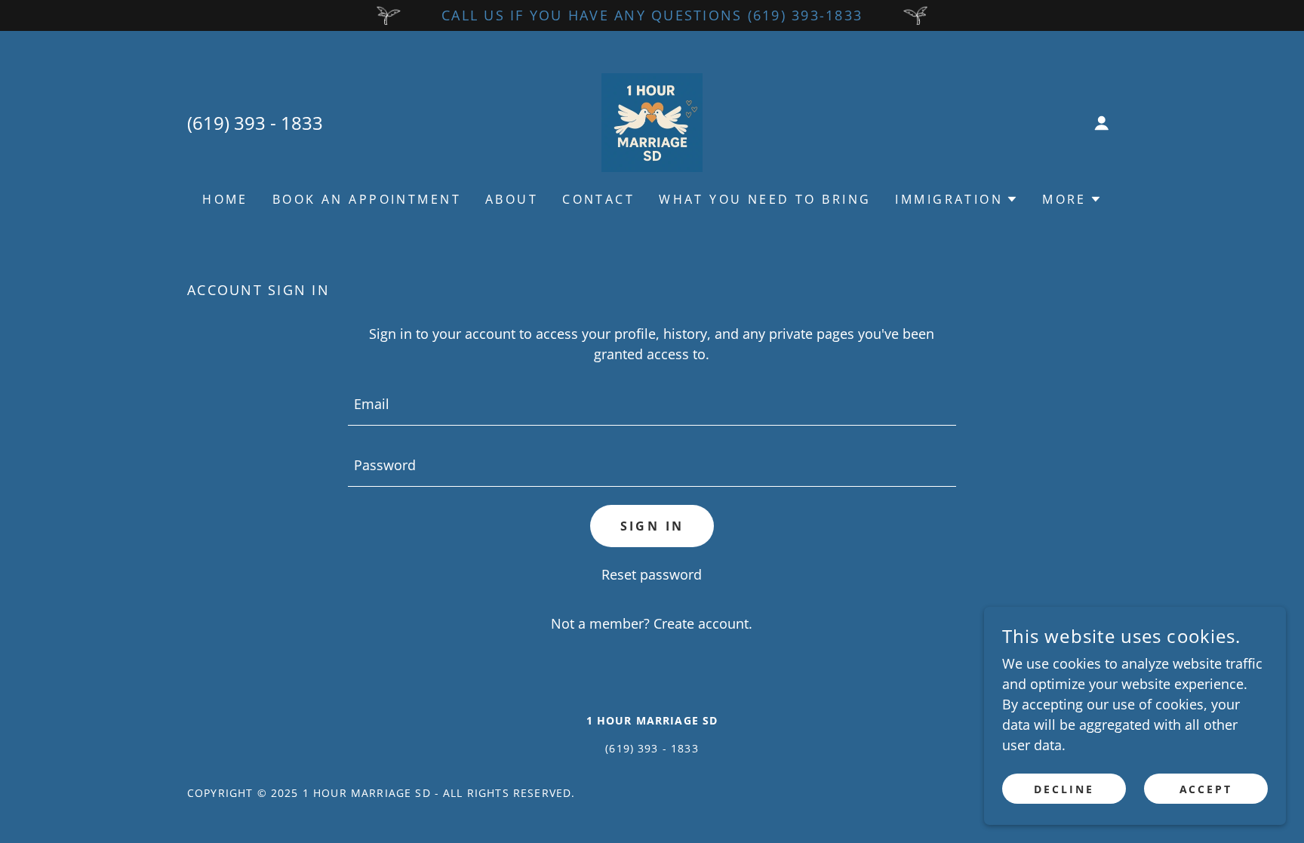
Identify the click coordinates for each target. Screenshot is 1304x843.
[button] (1102, 123)
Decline (1064, 789)
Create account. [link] (703, 623)
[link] (652, 121)
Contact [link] (598, 199)
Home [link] (225, 199)
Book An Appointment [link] (366, 199)
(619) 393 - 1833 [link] (255, 122)
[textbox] (651, 404)
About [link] (511, 199)
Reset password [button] (651, 574)
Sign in (652, 526)
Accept (1206, 789)
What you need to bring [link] (765, 199)
